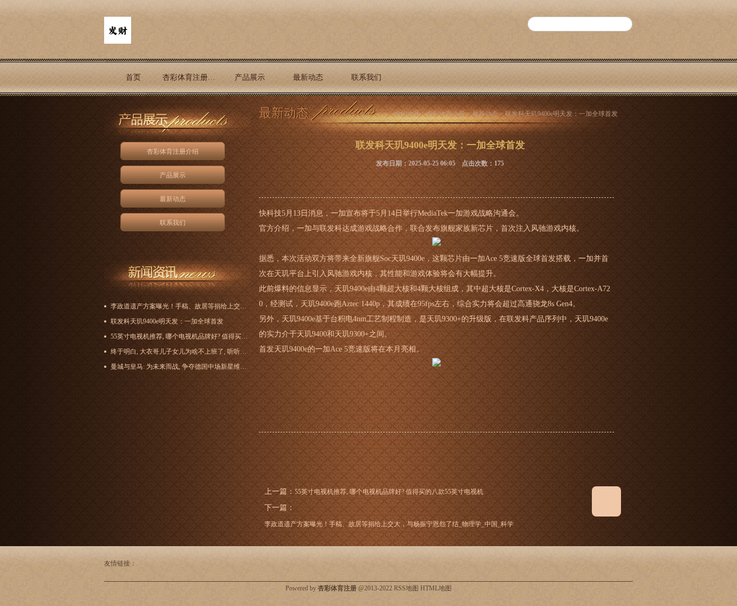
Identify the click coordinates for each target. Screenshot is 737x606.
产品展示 (250, 77)
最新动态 (308, 77)
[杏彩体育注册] (117, 41)
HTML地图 (436, 588)
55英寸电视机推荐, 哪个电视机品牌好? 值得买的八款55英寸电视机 (389, 491)
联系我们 (366, 77)
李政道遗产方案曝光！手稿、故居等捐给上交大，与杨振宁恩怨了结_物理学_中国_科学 (389, 524)
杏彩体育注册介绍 (191, 77)
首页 (133, 77)
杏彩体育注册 (445, 114)
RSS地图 (406, 588)
